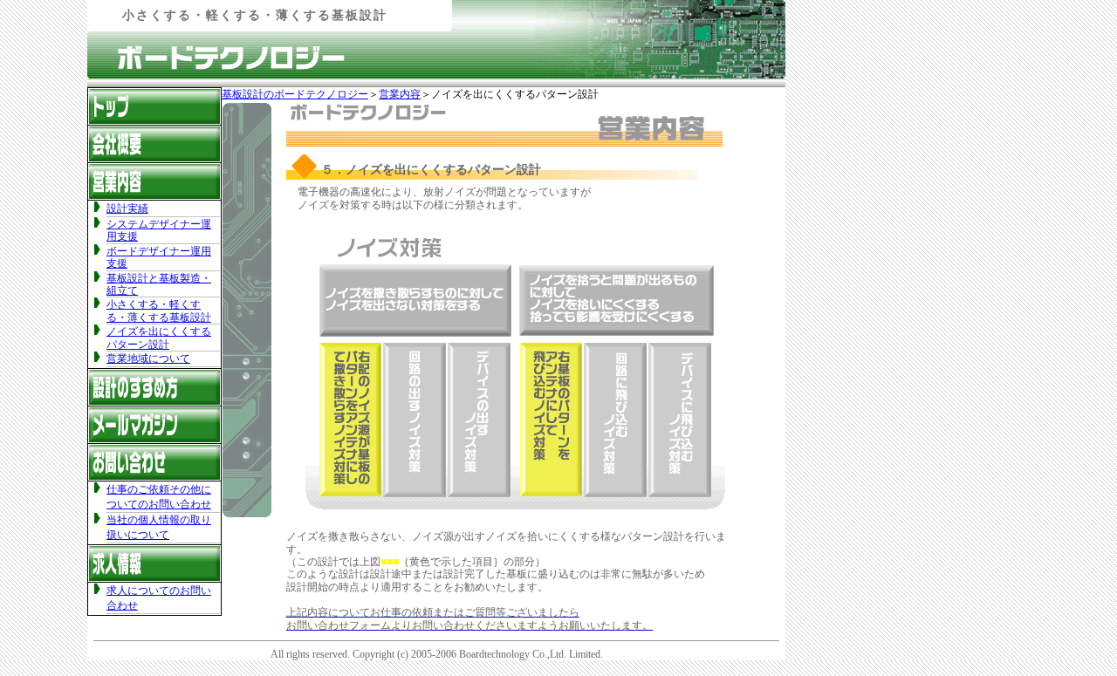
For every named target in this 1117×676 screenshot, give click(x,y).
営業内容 (400, 94)
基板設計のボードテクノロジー (295, 94)
